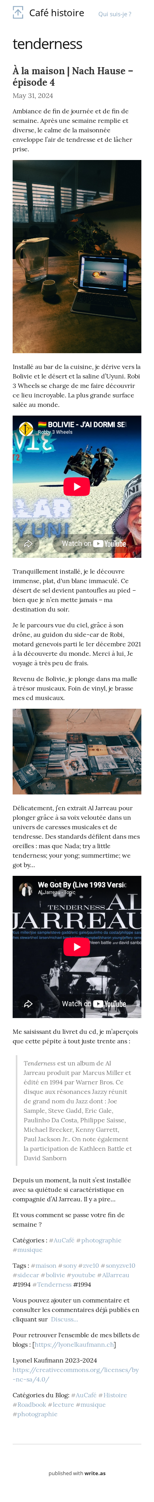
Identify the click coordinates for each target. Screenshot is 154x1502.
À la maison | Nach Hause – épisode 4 (73, 76)
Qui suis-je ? (114, 14)
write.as (95, 1473)
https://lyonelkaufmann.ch (74, 1344)
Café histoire (56, 12)
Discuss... (64, 1319)
